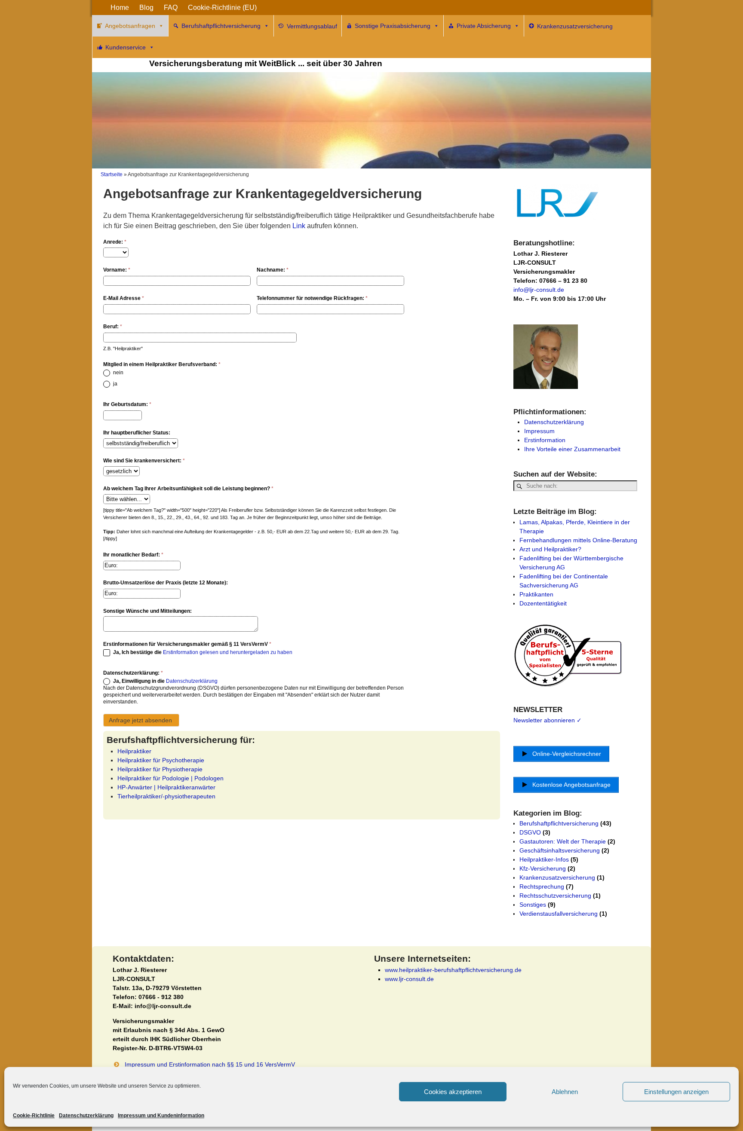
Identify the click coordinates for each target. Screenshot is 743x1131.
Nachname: (273, 270)
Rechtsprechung (541, 886)
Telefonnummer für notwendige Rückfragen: (312, 298)
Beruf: (112, 327)
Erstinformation (544, 440)
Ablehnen (565, 1091)
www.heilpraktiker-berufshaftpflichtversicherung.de (453, 969)
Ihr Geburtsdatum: (127, 404)
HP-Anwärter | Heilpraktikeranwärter (166, 787)
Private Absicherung (484, 25)
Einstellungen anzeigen (676, 1091)
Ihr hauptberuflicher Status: (136, 433)
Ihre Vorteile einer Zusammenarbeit (572, 449)
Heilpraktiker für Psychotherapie (160, 760)
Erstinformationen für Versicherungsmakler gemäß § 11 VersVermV (187, 644)
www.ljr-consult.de (409, 978)
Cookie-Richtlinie (34, 1116)
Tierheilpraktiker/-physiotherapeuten (166, 796)
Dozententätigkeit (543, 603)
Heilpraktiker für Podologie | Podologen (170, 778)
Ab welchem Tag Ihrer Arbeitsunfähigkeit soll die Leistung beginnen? (188, 489)
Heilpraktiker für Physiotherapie (160, 769)
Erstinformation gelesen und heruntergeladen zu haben (227, 653)
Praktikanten (536, 594)
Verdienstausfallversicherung (558, 913)
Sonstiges (532, 904)
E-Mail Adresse (123, 298)
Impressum (539, 431)
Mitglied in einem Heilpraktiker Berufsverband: (162, 364)
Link (298, 225)
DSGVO (530, 832)
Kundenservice (125, 47)
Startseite (112, 174)
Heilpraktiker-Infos (544, 859)
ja (114, 384)
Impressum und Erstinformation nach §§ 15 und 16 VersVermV (210, 1064)
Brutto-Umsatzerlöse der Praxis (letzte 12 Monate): (165, 583)
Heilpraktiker (134, 751)
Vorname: (116, 270)
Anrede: (114, 242)
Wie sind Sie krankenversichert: (144, 461)
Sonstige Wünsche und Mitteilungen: (147, 611)
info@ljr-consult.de (538, 289)
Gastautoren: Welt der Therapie (562, 841)
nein (117, 373)
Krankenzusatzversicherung (557, 877)
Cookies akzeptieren (453, 1091)
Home (120, 7)
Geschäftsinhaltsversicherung (559, 850)
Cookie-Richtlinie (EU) (222, 7)
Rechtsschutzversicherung (555, 895)
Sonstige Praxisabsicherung (392, 25)
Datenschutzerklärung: (133, 673)
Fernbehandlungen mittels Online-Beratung (578, 540)
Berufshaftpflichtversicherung (221, 25)
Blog (146, 7)
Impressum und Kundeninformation (161, 1116)
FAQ (171, 7)
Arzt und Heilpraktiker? (550, 549)
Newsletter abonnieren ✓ (547, 720)
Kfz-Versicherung (542, 868)
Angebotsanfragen (130, 25)
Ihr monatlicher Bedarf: (133, 555)
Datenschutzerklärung (86, 1116)
